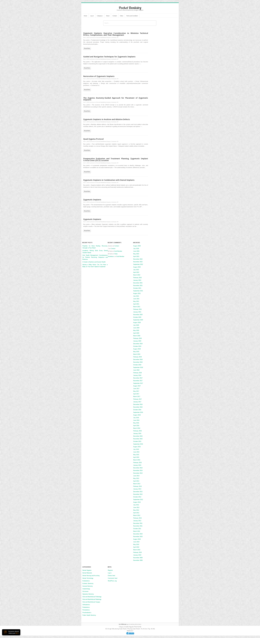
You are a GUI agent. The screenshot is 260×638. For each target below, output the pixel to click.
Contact (115, 16)
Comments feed (112, 578)
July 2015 (136, 449)
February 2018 (137, 372)
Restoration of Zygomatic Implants (98, 76)
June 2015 (136, 452)
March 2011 (136, 531)
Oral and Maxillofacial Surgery (103, 37)
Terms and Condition (132, 16)
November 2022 (137, 261)
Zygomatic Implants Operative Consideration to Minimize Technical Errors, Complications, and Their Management (115, 34)
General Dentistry (87, 586)
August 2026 (137, 246)
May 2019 (136, 351)
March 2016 (136, 428)
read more (87, 48)
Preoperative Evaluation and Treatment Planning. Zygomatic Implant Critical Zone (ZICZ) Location (115, 159)
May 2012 (136, 510)
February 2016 (137, 431)
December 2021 (137, 283)
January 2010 (137, 555)
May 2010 (136, 544)
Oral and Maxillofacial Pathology (91, 596)
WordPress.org (112, 581)
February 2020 (137, 338)
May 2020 (136, 330)
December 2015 (137, 436)
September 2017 (138, 383)
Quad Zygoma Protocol (93, 139)
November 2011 (137, 526)
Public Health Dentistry (89, 615)
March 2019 (136, 354)
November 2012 (137, 494)
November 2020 (137, 314)
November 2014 (137, 470)
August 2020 (137, 322)
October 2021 (137, 288)
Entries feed (111, 575)
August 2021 (137, 293)
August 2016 (137, 415)
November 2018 (137, 362)
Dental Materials (87, 573)
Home (85, 16)
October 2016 (137, 409)
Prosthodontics (86, 612)
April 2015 (136, 457)
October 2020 (137, 317)
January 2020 (137, 341)
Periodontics (86, 610)
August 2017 (137, 386)
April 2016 (136, 425)
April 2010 (136, 547)
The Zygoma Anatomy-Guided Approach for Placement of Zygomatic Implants (115, 99)
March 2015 (136, 460)
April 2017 (136, 394)
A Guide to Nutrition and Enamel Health (94, 262)
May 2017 (136, 391)
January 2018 (137, 375)
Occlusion (85, 591)
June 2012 (136, 507)
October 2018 (137, 365)
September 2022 (138, 264)
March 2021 (136, 306)
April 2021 (136, 304)
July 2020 (136, 325)
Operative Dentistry (88, 594)
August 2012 (137, 502)
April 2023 (136, 256)
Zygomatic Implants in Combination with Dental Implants (108, 180)
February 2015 (137, 462)
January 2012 (137, 520)
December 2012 (137, 491)
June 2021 (136, 298)
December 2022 (137, 259)
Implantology (86, 589)
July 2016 (136, 417)
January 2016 (137, 433)
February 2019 (137, 357)
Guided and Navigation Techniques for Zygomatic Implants (109, 57)
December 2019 (137, 343)
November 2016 (137, 407)
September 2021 (138, 291)
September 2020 (138, 320)
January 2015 (137, 465)
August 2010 (137, 539)
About (107, 16)
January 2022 (137, 280)
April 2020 (136, 333)
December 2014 (137, 468)
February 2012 (137, 518)
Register (110, 570)
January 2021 (137, 312)
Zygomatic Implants (92, 200)
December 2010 (137, 534)
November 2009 (137, 557)
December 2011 (137, 523)
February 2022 (137, 277)
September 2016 (138, 412)
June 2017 (136, 388)
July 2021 (136, 296)
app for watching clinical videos (130, 624)
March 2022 (136, 275)
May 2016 (136, 423)
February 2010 (137, 552)
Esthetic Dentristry (87, 583)
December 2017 (137, 378)
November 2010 (137, 536)
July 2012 (136, 505)
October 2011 (137, 528)
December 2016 (137, 404)
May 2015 (136, 454)
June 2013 (136, 476)
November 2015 (137, 439)
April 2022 (136, 272)
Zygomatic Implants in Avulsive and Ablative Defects (106, 119)
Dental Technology (87, 578)
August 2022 (137, 267)
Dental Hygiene (86, 570)
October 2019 (137, 346)
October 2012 (137, 497)
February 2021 (137, 309)
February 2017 (137, 399)
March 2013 (136, 483)
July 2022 (136, 269)
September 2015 (138, 444)
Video (121, 16)
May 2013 (136, 478)
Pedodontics (86, 607)
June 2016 (136, 420)
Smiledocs (111, 256)
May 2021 (136, 301)
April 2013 (136, 481)
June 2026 (136, 251)
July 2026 (136, 248)
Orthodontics (86, 604)
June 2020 (136, 328)
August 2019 (137, 349)
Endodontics (86, 581)
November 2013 (137, 473)
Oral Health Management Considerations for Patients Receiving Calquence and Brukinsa (95, 257)
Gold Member (118, 251)
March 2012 (136, 515)
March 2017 (136, 396)
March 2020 (136, 335)
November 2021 (137, 285)
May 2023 (136, 254)
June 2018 (136, 370)
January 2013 (137, 489)
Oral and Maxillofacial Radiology (91, 599)
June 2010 (136, 542)
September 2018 (138, 367)
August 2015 (137, 446)
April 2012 (136, 513)
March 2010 (136, 550)
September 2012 (138, 499)
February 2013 (137, 486)
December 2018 (137, 359)
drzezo (93, 37)
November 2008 (137, 560)
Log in (92, 16)
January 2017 (137, 402)
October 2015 (137, 441)
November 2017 (137, 380)
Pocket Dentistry (130, 7)
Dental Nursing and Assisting (90, 575)
